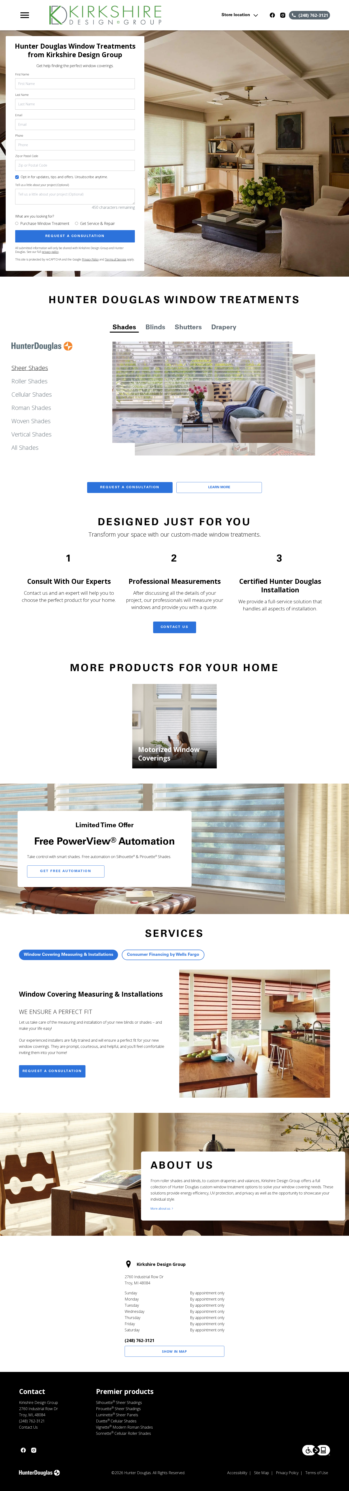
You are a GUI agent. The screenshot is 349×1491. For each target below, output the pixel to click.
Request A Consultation (130, 487)
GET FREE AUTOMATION (65, 871)
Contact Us (175, 627)
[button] (24, 15)
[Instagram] (282, 15)
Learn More (219, 487)
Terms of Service (115, 259)
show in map (174, 1351)
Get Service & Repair (97, 223)
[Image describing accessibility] (316, 1450)
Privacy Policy (90, 259)
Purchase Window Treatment (44, 223)
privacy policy (50, 252)
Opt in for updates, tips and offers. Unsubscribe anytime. (64, 177)
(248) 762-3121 (139, 1340)
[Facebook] (272, 15)
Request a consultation (52, 1071)
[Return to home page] (111, 15)
